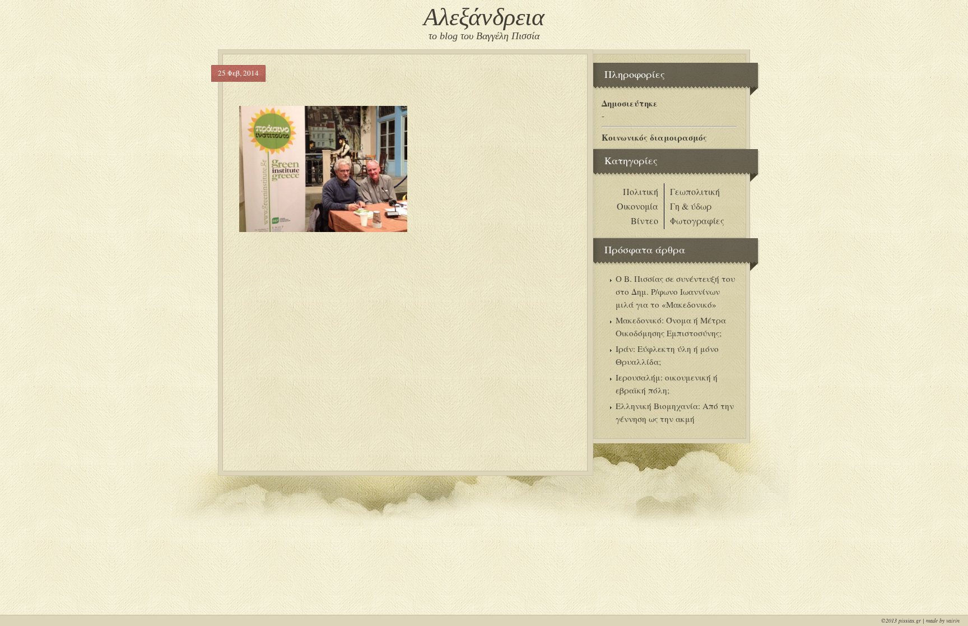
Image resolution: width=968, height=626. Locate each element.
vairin (953, 620)
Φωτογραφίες (697, 220)
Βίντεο (644, 220)
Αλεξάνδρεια (484, 17)
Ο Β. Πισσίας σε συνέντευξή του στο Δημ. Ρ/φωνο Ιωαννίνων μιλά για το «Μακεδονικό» (675, 291)
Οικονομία (637, 206)
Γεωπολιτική (695, 191)
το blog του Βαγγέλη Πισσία (484, 35)
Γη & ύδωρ (690, 206)
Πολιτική (640, 191)
